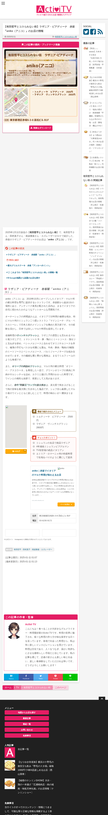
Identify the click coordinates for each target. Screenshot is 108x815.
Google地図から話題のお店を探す (24, 278)
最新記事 (27, 718)
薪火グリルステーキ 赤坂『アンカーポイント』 (29, 265)
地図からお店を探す (27, 712)
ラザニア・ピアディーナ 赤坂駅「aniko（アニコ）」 (32, 255)
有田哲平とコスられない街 (66, 37)
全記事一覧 (23, 749)
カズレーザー (46, 549)
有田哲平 (17, 549)
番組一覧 (27, 724)
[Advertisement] (26, 158)
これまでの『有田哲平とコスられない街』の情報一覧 (34, 272)
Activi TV (30, 624)
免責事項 (27, 735)
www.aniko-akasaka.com (38, 500)
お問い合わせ (27, 730)
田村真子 (26, 549)
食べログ (16, 451)
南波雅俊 (35, 549)
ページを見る (65, 504)
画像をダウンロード (42, 128)
